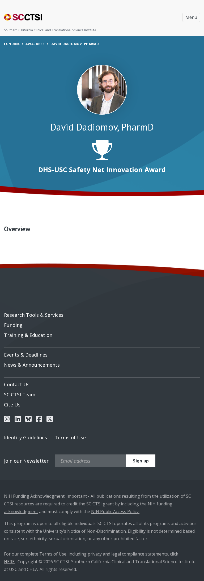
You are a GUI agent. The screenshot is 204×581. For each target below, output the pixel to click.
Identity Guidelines (25, 437)
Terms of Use (70, 437)
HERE (9, 562)
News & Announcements (32, 365)
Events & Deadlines (26, 355)
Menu (191, 17)
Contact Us (16, 384)
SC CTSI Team (19, 394)
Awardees (35, 44)
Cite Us (12, 404)
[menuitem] (102, 313)
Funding (12, 44)
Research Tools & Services (33, 315)
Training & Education (28, 335)
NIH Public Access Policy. (115, 511)
